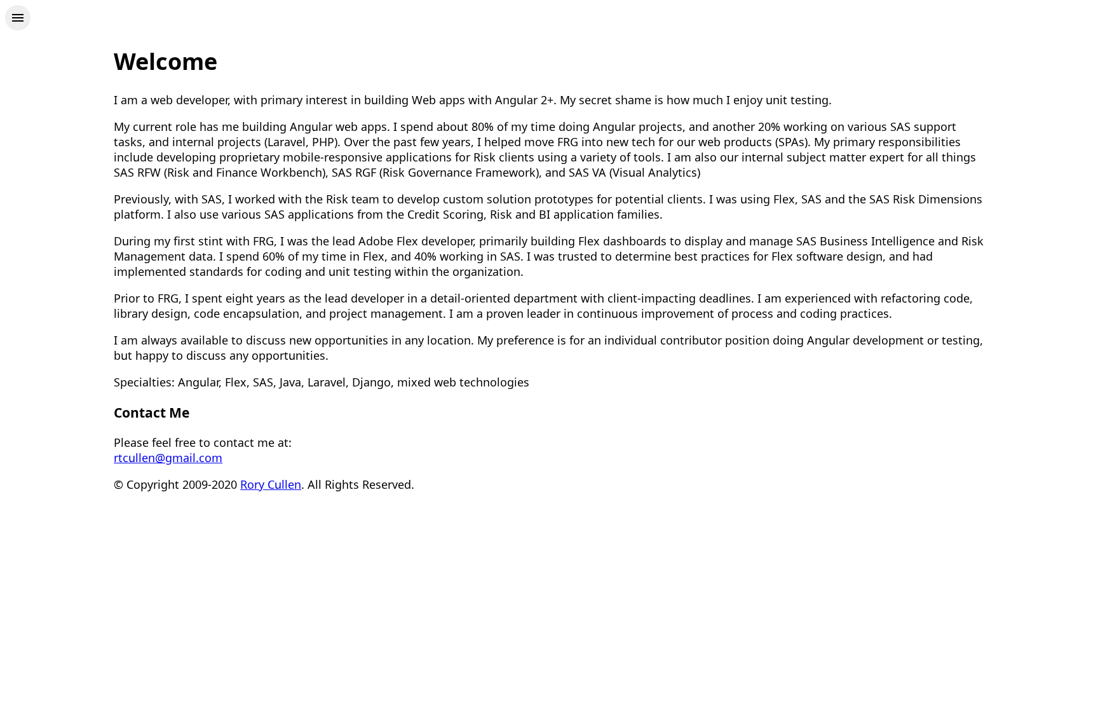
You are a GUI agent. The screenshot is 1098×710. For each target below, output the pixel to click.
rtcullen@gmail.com (168, 457)
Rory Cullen (270, 484)
